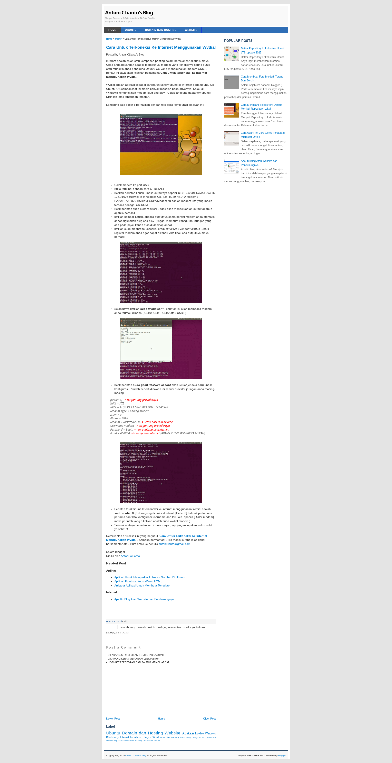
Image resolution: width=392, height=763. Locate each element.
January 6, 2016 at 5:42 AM (117, 632)
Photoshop (148, 741)
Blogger (282, 755)
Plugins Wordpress (154, 737)
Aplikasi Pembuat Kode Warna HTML (138, 581)
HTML (202, 737)
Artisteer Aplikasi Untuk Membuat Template (142, 585)
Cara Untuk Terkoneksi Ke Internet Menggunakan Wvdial (161, 47)
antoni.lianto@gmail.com (174, 543)
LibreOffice (211, 737)
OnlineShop (111, 741)
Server (157, 741)
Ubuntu (131, 30)
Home (109, 39)
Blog (188, 737)
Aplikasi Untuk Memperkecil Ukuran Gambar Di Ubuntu (149, 577)
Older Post (209, 718)
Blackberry (112, 737)
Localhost (135, 737)
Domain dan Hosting (161, 30)
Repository (172, 737)
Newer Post (113, 718)
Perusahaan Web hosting (130, 741)
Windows (210, 733)
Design (195, 737)
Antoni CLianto (130, 556)
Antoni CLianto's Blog (129, 12)
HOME (112, 30)
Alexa (183, 737)
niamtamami (114, 621)
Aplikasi (188, 733)
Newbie (199, 733)
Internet (118, 39)
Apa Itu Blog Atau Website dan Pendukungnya (144, 599)
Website (191, 30)
